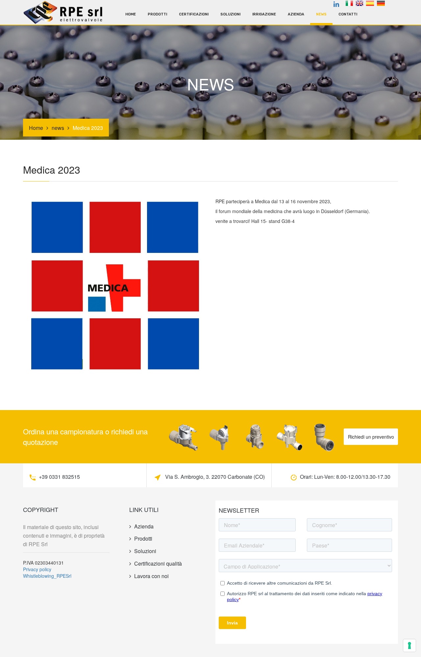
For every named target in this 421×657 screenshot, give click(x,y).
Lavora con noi (151, 576)
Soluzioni (230, 14)
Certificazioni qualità (158, 563)
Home (130, 14)
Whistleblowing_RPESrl (47, 575)
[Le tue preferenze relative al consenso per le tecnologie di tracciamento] (409, 645)
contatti (347, 14)
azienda (296, 14)
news (321, 14)
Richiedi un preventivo (371, 436)
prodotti (157, 14)
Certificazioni (194, 14)
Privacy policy (37, 569)
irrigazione (264, 14)
